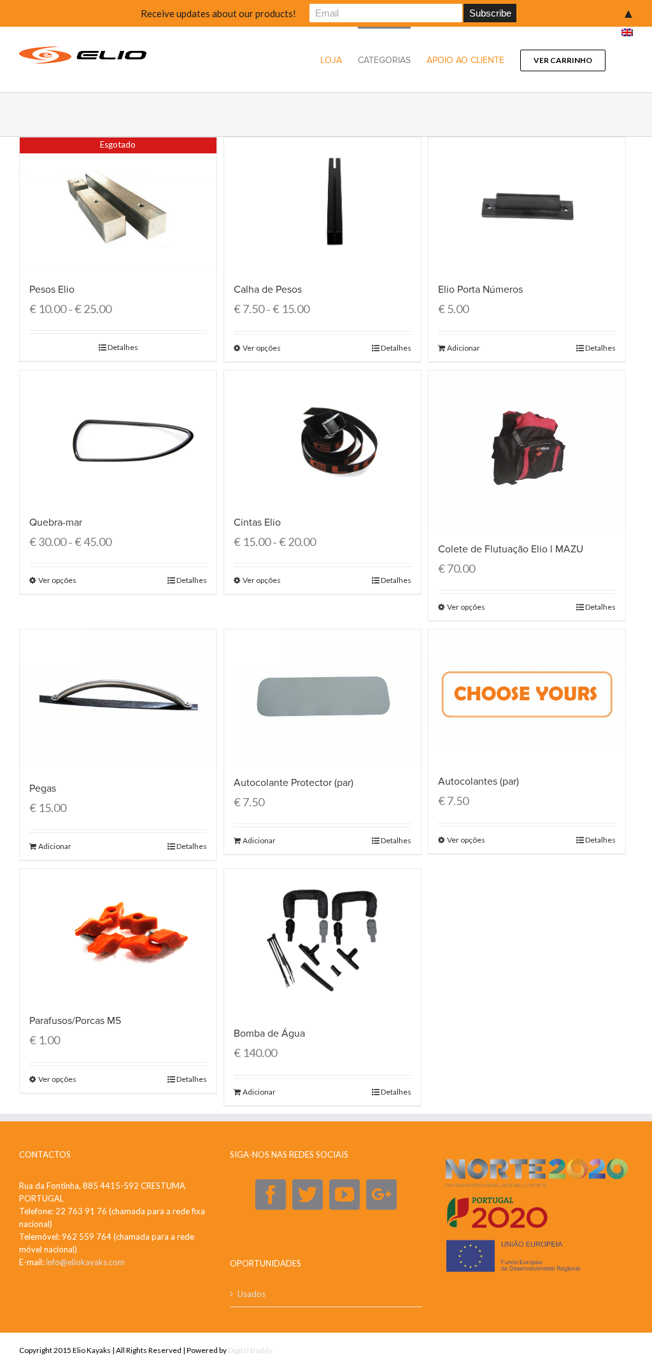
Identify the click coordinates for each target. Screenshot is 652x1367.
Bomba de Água (269, 1033)
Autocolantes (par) (478, 781)
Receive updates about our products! (218, 13)
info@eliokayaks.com (85, 1262)
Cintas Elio (257, 522)
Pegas (42, 788)
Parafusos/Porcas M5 (75, 1020)
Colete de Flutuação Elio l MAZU (510, 549)
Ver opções (262, 348)
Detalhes (123, 347)
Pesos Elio (51, 289)
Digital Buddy (250, 1350)
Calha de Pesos (268, 289)
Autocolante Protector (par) (293, 782)
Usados (251, 1294)
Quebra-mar (55, 522)
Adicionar (463, 348)
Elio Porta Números (480, 289)
